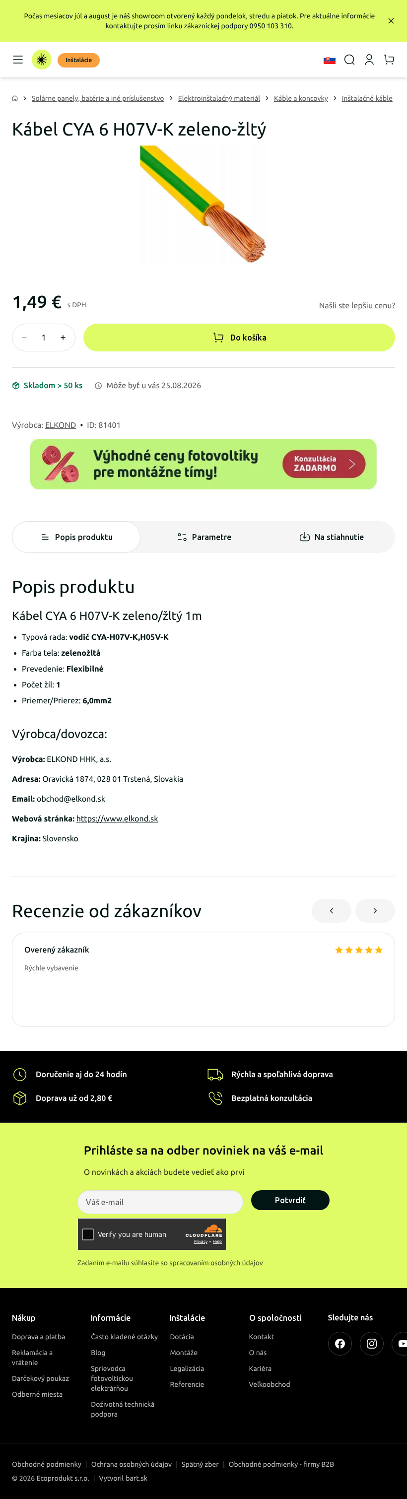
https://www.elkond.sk (117, 819)
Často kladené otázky (124, 1337)
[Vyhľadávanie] (349, 60)
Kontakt (261, 1337)
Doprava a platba (39, 1337)
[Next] (375, 911)
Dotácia (182, 1337)
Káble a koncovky (301, 98)
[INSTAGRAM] (372, 1344)
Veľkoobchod (269, 1384)
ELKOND (60, 425)
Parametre (211, 537)
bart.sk (136, 1478)
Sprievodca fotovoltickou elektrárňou (112, 1378)
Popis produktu (84, 537)
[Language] (330, 59)
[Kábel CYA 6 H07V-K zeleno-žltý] (203, 204)
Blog (98, 1353)
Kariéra (260, 1368)
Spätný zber (200, 1464)
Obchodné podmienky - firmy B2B (282, 1464)
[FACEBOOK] (340, 1344)
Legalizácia (187, 1368)
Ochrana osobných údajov (131, 1464)
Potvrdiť (290, 1200)
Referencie (187, 1384)
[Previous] (331, 911)
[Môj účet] (369, 60)
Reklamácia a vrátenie (32, 1357)
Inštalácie (79, 60)
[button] (357, 306)
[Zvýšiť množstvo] (63, 337)
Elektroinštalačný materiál (219, 98)
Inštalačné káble (367, 98)
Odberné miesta (37, 1394)
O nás (258, 1353)
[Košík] (389, 60)
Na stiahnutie (339, 537)
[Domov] (42, 59)
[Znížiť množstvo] (24, 337)
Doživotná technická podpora (122, 1409)
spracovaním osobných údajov (216, 1263)
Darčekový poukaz (40, 1378)
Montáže (184, 1353)
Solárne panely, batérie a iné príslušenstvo (98, 98)
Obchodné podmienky (46, 1464)
